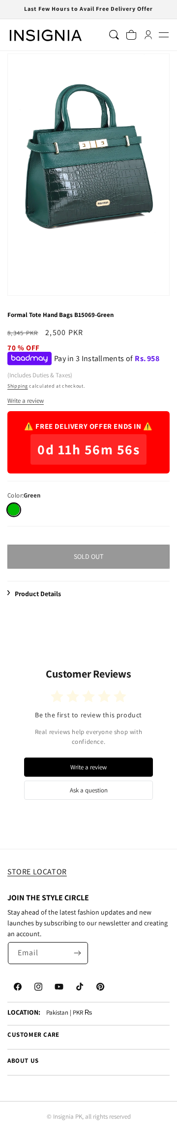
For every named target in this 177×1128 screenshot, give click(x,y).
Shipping (17, 386)
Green (13, 509)
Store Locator (37, 871)
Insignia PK (67, 1116)
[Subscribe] (77, 953)
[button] (163, 35)
